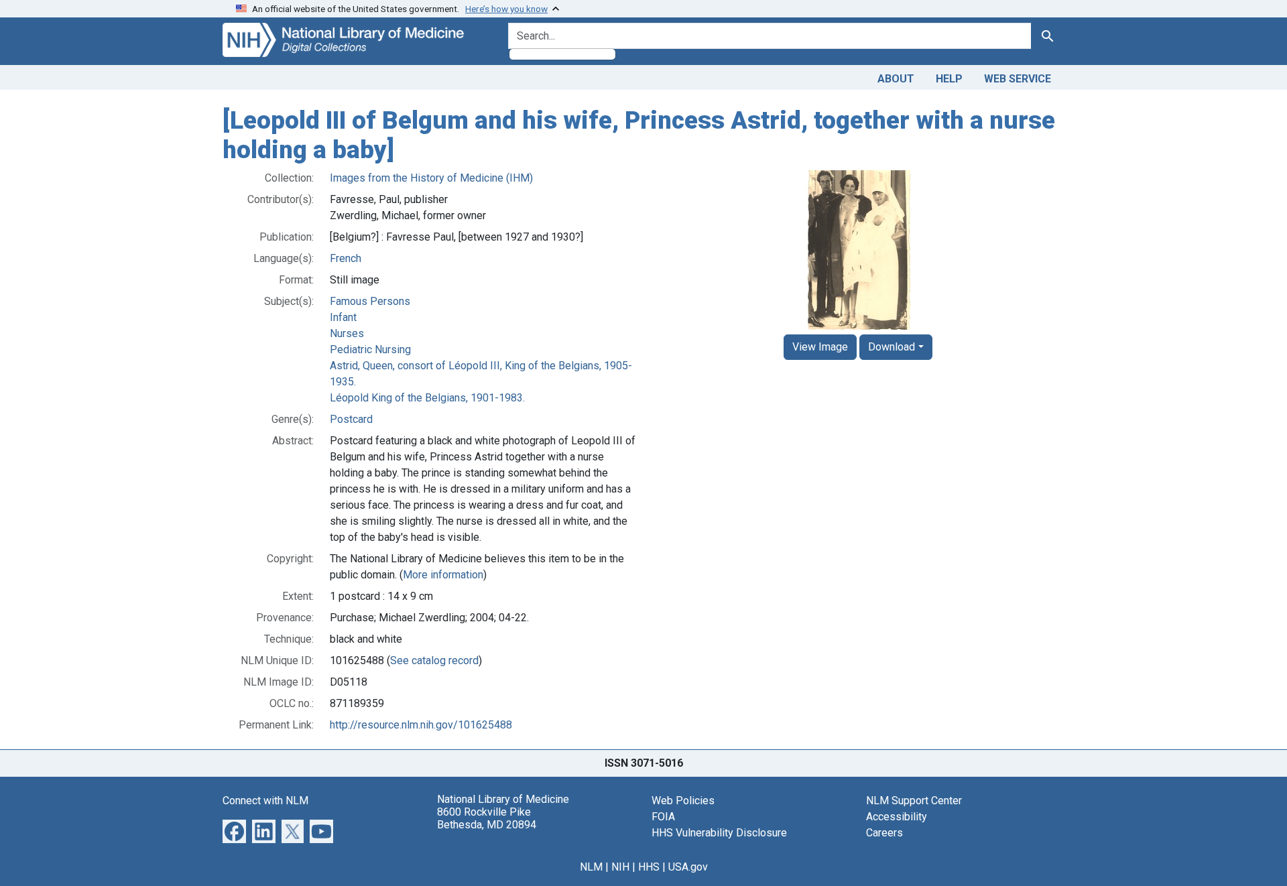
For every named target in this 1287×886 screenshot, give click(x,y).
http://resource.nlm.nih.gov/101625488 (421, 724)
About (895, 78)
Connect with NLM (265, 800)
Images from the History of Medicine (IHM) (431, 178)
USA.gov (688, 867)
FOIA (663, 816)
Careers (884, 832)
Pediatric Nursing (370, 349)
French (345, 258)
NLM (591, 867)
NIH (620, 867)
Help (949, 78)
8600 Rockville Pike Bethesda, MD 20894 (486, 818)
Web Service (1017, 78)
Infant (343, 317)
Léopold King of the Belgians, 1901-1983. (427, 397)
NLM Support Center (914, 800)
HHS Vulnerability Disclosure (719, 832)
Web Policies (683, 800)
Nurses (347, 333)
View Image (820, 346)
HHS (649, 867)
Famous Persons (370, 301)
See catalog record (434, 660)
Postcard (351, 419)
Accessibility (896, 816)
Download (891, 346)
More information (443, 574)
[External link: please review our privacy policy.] (234, 830)
